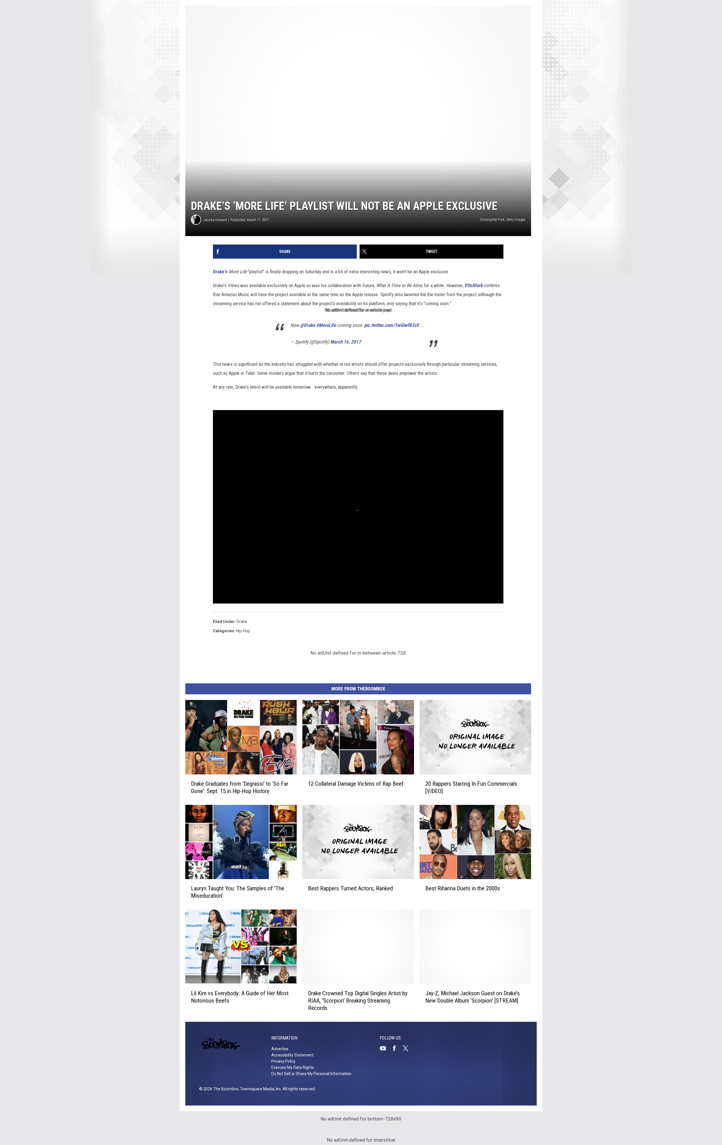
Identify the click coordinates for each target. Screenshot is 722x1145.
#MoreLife (326, 325)
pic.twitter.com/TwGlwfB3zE (391, 325)
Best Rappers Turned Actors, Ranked (350, 888)
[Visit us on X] (407, 1048)
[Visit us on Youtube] (385, 1048)
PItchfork (474, 285)
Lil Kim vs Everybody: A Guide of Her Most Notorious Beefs (240, 997)
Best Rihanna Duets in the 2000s (462, 888)
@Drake (307, 325)
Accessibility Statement (292, 1055)
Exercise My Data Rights (292, 1067)
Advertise (280, 1049)
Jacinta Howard (215, 220)
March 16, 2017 (345, 342)
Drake (242, 621)
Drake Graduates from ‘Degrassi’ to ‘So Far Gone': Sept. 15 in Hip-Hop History (239, 787)
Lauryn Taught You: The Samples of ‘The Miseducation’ (237, 892)
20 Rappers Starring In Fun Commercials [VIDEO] (471, 787)
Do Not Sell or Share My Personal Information (311, 1073)
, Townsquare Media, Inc (259, 1089)
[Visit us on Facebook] (396, 1048)
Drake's (220, 271)
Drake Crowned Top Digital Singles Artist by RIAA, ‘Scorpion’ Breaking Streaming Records (358, 1000)
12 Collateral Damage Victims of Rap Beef (356, 783)
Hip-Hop (243, 631)
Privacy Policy (283, 1061)
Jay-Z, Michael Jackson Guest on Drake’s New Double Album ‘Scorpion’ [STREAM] (472, 997)
